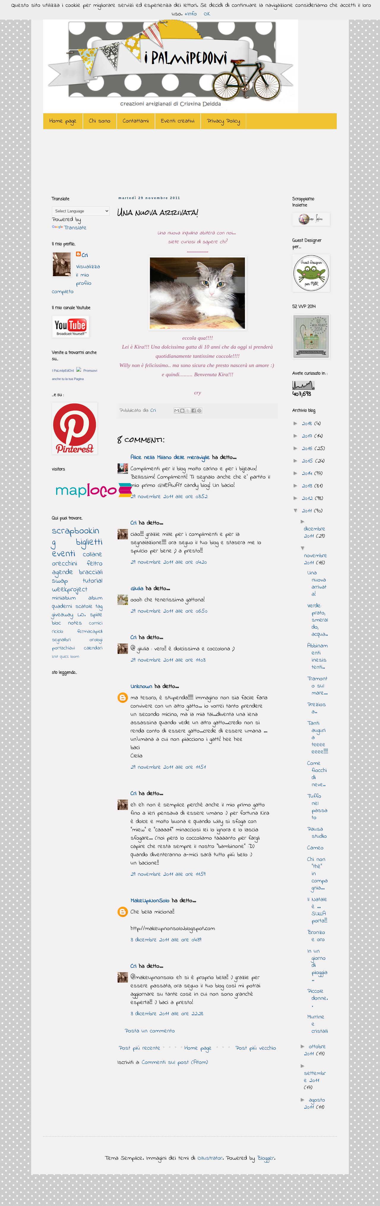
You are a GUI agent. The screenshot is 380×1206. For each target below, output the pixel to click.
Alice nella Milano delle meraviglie (170, 457)
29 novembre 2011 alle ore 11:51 (168, 767)
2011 (308, 511)
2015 (308, 461)
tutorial (92, 581)
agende (62, 572)
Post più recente (139, 1048)
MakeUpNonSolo (150, 901)
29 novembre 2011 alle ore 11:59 (168, 874)
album (95, 598)
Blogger (265, 1158)
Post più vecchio (255, 1048)
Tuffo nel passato (317, 807)
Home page (63, 121)
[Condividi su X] (188, 411)
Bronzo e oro (316, 936)
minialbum (64, 598)
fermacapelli (89, 631)
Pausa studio (317, 833)
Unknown (141, 686)
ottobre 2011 (315, 1050)
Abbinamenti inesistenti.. (317, 657)
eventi (63, 554)
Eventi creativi (177, 121)
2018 (308, 424)
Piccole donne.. (317, 998)
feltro (94, 564)
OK (207, 14)
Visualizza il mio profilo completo (76, 279)
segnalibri (61, 640)
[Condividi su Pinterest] (199, 411)
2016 (308, 448)
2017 (308, 436)
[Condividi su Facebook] (194, 411)
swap (60, 581)
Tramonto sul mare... (317, 686)
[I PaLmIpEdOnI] (78, 370)
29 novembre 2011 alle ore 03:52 (169, 496)
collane (92, 554)
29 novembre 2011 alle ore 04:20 (169, 562)
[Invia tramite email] (177, 411)
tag (99, 606)
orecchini (64, 564)
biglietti (89, 542)
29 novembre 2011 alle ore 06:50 (169, 611)
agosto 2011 (314, 1104)
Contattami (136, 121)
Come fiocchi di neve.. (317, 774)
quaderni (62, 606)
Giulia (137, 588)
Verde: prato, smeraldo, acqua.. (317, 620)
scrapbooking (75, 536)
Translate (75, 228)
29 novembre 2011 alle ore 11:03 (168, 660)
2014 (308, 473)
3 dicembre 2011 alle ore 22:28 (167, 1014)
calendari (93, 648)
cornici (95, 623)
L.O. (82, 615)
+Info (191, 14)
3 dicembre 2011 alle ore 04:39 (166, 940)
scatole (84, 606)
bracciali (90, 572)
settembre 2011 (315, 1077)
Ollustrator (210, 1158)
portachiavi (63, 648)
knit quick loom (65, 656)
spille (96, 615)
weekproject (69, 589)
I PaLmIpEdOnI (63, 370)
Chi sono (99, 121)
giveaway (62, 615)
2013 (308, 486)
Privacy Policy (223, 121)
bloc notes (67, 623)
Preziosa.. (316, 708)
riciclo (57, 631)
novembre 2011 (315, 559)
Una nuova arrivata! (317, 584)
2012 (308, 498)
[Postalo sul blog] (182, 411)
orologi (96, 640)
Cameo (315, 848)
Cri (154, 410)
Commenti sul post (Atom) (175, 1062)
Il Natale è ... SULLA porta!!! (317, 910)
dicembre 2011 (314, 533)
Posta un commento (150, 1031)
